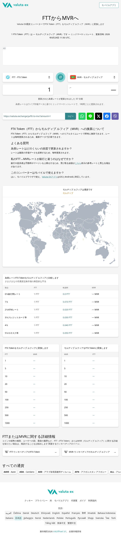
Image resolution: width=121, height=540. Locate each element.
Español (66, 513)
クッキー (28, 500)
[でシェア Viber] (115, 116)
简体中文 (61, 523)
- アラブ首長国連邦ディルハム (54, 471)
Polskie (60, 518)
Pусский (82, 518)
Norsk (38, 518)
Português (71, 518)
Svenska (100, 518)
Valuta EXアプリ (49, 176)
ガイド (83, 500)
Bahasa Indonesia (106, 513)
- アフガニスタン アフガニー (90, 471)
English (56, 513)
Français (76, 513)
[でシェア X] (98, 116)
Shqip (91, 518)
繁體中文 (72, 523)
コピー (70, 116)
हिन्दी (84, 513)
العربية (8, 513)
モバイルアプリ (109, 5)
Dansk (26, 513)
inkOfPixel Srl (59, 531)
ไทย (107, 518)
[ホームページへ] (15, 5)
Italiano (9, 518)
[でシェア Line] (90, 116)
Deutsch (35, 513)
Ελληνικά (45, 513)
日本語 (18, 518)
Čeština (17, 513)
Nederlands (49, 518)
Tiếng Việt (50, 523)
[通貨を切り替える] (60, 77)
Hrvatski (92, 513)
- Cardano (26, 471)
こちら (78, 163)
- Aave (10, 471)
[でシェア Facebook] (106, 116)
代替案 (74, 500)
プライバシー (41, 500)
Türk (113, 518)
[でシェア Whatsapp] (82, 116)
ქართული (28, 518)
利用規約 (92, 500)
